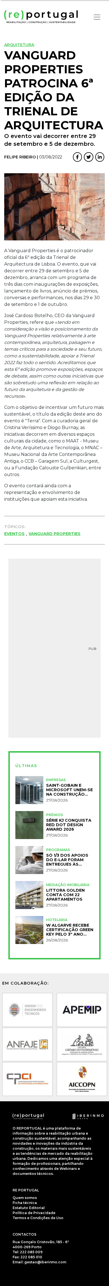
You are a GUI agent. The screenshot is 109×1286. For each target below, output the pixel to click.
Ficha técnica (25, 1203)
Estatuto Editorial (29, 1208)
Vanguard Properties (54, 533)
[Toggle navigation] (97, 17)
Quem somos (25, 1198)
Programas (58, 850)
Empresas (56, 780)
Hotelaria (56, 920)
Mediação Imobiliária (67, 885)
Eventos (14, 533)
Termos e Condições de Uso (38, 1218)
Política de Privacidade (34, 1213)
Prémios (54, 815)
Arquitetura (19, 44)
